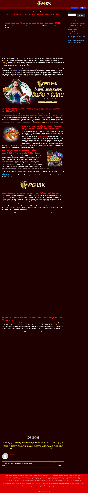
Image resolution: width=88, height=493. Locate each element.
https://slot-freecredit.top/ (70, 486)
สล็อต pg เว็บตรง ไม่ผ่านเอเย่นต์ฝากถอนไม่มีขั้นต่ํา (29, 443)
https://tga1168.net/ (28, 478)
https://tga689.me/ (44, 485)
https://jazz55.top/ (79, 482)
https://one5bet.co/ (42, 480)
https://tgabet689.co (77, 485)
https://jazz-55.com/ (17, 483)
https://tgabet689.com (55, 485)
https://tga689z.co (20, 475)
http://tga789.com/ (18, 478)
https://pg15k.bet (69, 475)
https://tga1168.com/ (79, 477)
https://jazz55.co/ (36, 483)
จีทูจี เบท (57, 442)
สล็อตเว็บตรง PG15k (40, 445)
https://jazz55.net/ (19, 482)
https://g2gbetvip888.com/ (47, 483)
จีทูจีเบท (61, 442)
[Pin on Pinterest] (35, 437)
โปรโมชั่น (19, 8)
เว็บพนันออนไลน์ (43, 448)
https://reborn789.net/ (62, 480)
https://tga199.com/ (52, 480)
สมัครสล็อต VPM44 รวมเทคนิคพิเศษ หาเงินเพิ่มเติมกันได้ (77, 29)
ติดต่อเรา (24, 8)
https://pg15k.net (25, 477)
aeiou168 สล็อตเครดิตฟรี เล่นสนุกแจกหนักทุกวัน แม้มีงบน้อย (76, 41)
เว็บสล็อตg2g (49, 448)
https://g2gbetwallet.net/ (73, 483)
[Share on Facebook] (28, 437)
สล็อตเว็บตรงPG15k (15, 446)
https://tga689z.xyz (30, 475)
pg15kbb (40, 18)
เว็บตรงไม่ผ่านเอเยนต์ (35, 448)
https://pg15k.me (78, 475)
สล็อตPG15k (5, 445)
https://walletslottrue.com (30, 482)
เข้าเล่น (14, 8)
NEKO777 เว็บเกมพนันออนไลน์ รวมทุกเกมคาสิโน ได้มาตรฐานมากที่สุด (76, 24)
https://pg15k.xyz (8, 477)
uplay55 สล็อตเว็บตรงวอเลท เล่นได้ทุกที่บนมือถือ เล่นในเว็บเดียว (76, 37)
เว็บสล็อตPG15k (55, 448)
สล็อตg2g (59, 443)
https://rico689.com (40, 475)
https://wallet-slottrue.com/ (30, 486)
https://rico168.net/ (12, 480)
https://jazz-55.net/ (26, 483)
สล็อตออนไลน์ (35, 11)
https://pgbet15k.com (34, 477)
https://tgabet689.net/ (66, 485)
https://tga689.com (35, 485)
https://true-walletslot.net (75, 480)
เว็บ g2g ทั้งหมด (54, 446)
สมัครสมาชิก (9, 8)
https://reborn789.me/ (9, 482)
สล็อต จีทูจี (41, 443)
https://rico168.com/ (22, 480)
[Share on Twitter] (30, 437)
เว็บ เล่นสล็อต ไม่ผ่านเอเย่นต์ (25, 448)
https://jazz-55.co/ (7, 483)
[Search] (27, 8)
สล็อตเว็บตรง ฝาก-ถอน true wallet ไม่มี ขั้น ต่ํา (53, 445)
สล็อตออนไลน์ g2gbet (12, 445)
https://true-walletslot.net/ (44, 486)
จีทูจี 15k (48, 442)
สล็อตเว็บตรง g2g (31, 445)
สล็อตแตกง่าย (48, 446)
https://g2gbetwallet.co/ (24, 485)
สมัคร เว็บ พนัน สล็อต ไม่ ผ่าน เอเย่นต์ (11, 443)
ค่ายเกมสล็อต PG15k (42, 442)
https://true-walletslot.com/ (57, 486)
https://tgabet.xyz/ (8, 478)
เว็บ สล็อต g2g (9, 448)
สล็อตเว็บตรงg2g (7, 446)
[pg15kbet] (44, 3)
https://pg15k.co (17, 477)
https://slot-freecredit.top (55, 482)
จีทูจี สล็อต (53, 442)
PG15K (25, 11)
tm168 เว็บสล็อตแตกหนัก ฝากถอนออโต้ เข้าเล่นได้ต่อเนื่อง (76, 33)
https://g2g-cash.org (50, 475)
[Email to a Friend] (33, 437)
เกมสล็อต (40, 11)
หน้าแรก (3, 8)
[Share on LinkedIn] (38, 437)
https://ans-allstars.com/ (78, 478)
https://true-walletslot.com (68, 482)
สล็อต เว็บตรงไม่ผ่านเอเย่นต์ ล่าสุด (50, 443)
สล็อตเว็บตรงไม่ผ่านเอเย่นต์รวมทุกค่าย (26, 446)
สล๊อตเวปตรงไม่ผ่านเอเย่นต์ (39, 446)
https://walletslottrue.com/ (17, 486)
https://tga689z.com (11, 475)
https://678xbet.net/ (57, 478)
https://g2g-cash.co (60, 475)
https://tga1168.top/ (37, 478)
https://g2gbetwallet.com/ (60, 483)
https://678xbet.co (67, 478)
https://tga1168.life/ (47, 478)
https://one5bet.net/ (32, 480)
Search (69, 12)
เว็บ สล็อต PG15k (15, 448)
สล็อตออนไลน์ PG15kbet (22, 445)
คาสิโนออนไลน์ (29, 11)
